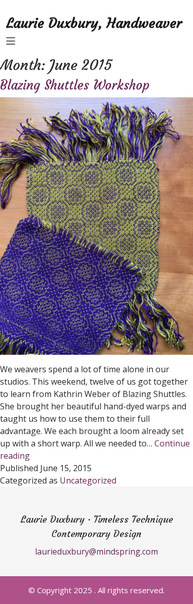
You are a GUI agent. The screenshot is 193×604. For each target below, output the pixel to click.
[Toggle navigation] (10, 41)
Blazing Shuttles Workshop (75, 85)
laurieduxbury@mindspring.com (96, 551)
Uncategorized (88, 480)
